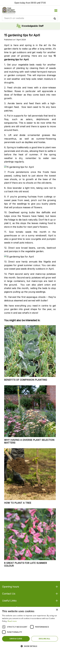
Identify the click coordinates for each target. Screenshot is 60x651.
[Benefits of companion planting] (30, 351)
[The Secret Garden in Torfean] (9, 10)
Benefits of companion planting (25, 379)
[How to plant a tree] (30, 474)
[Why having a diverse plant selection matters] (30, 411)
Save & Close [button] (16, 638)
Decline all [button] (44, 638)
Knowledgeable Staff (33, 25)
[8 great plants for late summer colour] (30, 534)
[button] (30, 646)
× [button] (57, 610)
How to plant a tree (17, 502)
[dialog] (30, 629)
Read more (12, 621)
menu (56, 10)
